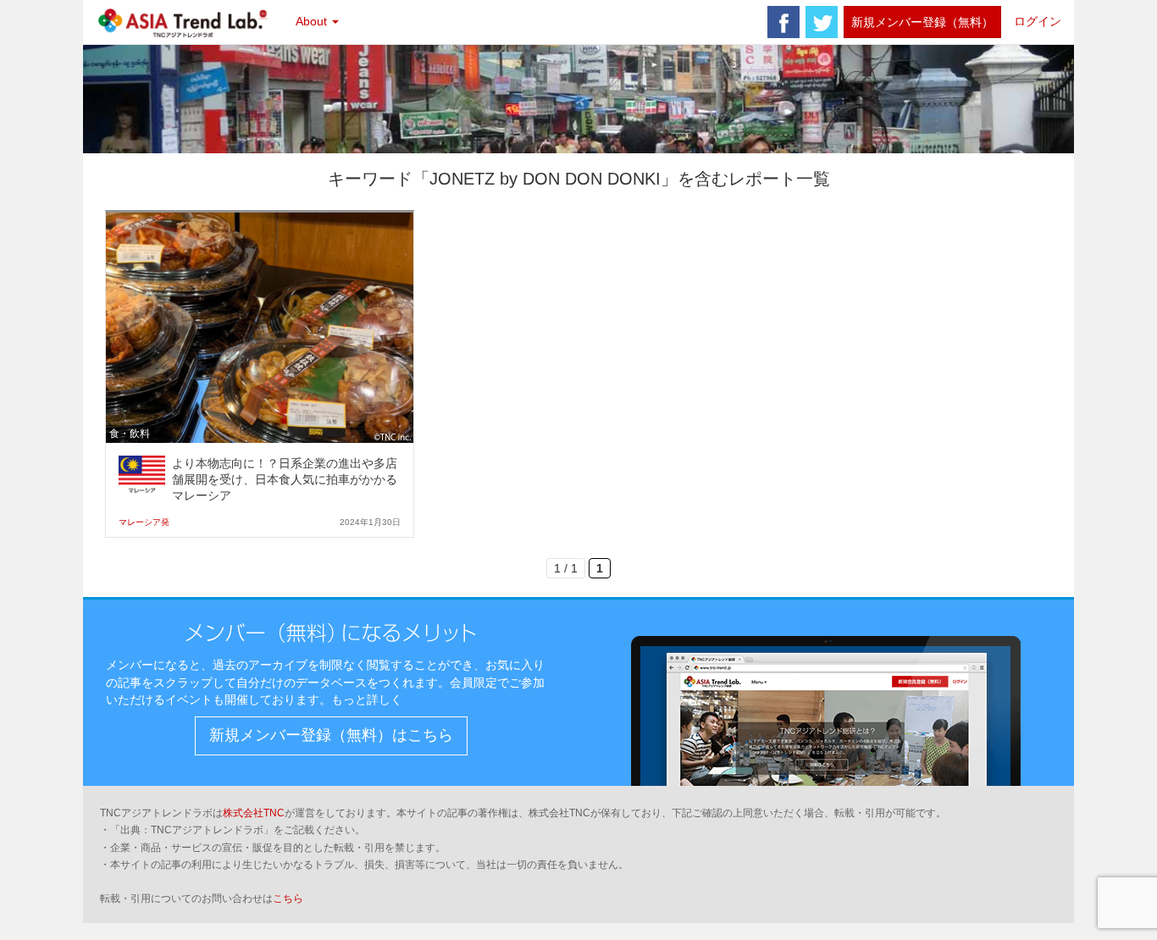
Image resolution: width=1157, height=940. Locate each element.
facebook (783, 22)
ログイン (1037, 21)
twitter (821, 22)
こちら (288, 898)
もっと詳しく (366, 699)
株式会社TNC (254, 813)
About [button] (313, 21)
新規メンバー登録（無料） (922, 22)
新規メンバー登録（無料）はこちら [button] (331, 735)
